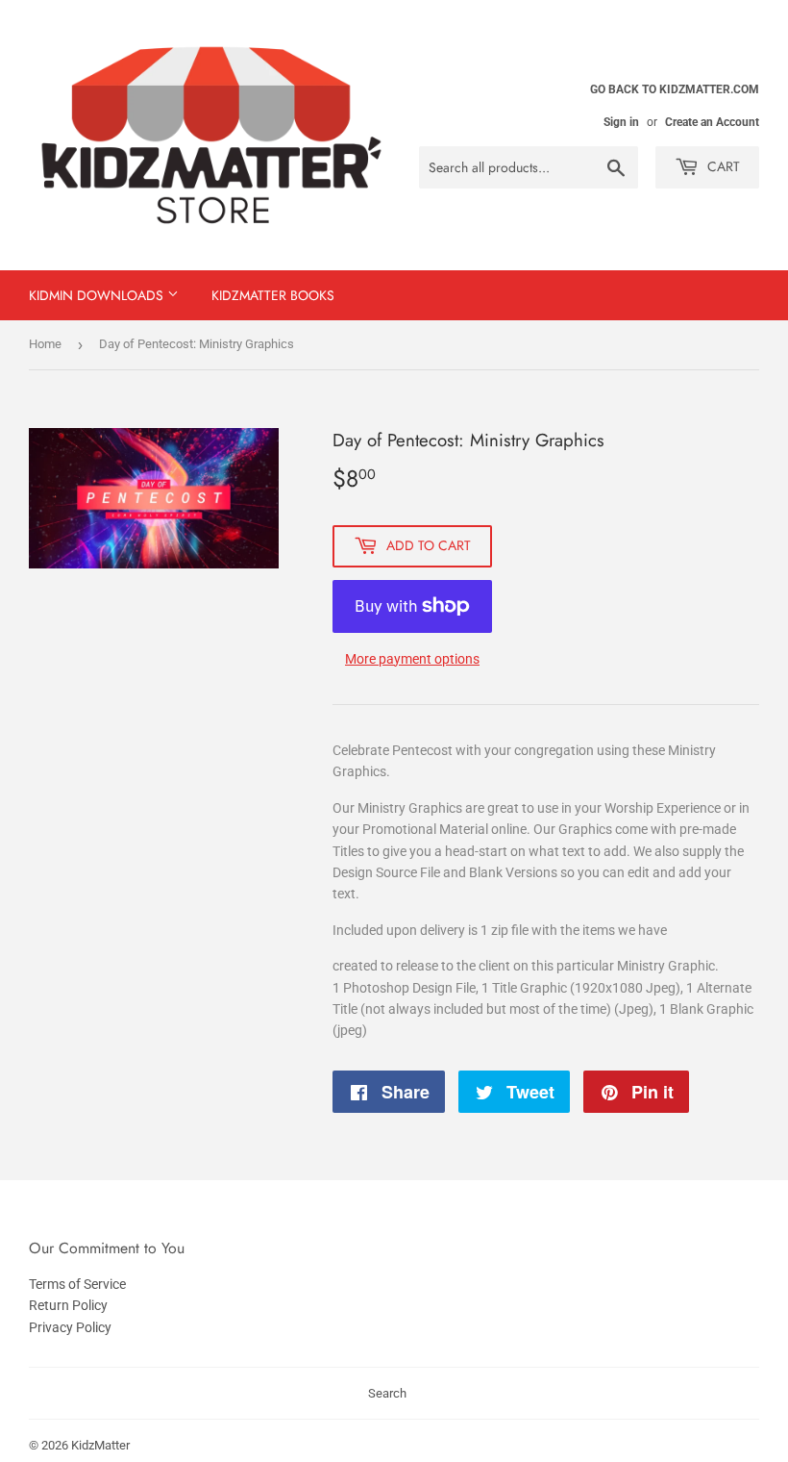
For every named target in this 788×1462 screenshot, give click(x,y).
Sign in (621, 122)
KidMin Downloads (98, 295)
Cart (721, 166)
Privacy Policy (70, 1327)
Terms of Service (77, 1284)
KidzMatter (100, 1445)
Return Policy (68, 1305)
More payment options (412, 659)
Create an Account (712, 122)
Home (45, 344)
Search (387, 1393)
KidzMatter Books (272, 295)
